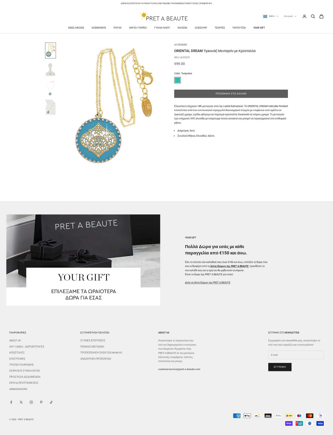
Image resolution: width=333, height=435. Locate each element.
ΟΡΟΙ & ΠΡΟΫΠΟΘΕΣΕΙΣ (23, 382)
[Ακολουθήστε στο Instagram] (31, 402)
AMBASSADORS (18, 389)
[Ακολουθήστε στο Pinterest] (41, 402)
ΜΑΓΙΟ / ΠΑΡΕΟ (138, 27)
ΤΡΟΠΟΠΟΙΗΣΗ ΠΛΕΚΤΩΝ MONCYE (101, 352)
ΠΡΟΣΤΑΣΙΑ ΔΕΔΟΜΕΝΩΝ (24, 376)
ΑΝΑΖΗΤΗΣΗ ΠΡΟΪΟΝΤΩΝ (95, 358)
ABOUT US (15, 340)
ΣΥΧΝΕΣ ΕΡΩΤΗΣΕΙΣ (92, 340)
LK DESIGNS (180, 44)
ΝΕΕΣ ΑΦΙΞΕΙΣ (76, 27)
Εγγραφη (280, 367)
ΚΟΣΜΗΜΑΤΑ (99, 27)
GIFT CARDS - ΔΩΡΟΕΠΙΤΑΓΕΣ (26, 346)
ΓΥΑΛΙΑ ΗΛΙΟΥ (162, 27)
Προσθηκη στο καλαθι (231, 93)
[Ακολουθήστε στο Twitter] (21, 402)
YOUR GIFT (259, 27)
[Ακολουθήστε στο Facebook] (11, 402)
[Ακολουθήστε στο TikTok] (51, 402)
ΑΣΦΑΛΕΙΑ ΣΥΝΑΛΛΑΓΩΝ (24, 370)
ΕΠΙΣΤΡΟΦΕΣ (17, 358)
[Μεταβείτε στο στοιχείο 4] (50, 107)
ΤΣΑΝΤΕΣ (220, 27)
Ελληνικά (288, 16)
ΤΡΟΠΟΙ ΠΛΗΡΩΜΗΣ (21, 364)
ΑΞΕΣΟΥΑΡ (201, 27)
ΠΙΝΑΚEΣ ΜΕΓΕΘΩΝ (92, 346)
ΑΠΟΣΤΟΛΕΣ (17, 352)
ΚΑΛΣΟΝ (182, 27)
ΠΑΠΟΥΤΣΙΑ (239, 27)
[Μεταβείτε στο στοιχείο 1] (50, 50)
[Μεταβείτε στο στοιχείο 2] (50, 69)
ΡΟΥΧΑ (118, 27)
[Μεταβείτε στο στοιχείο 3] (50, 88)
